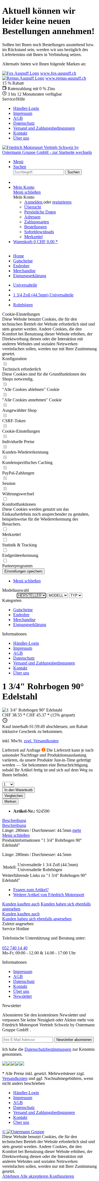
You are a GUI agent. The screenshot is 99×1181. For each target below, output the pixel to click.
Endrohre (21, 614)
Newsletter (22, 996)
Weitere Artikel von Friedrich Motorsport (48, 894)
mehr (76, 830)
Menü (18, 161)
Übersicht (32, 207)
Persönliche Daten (40, 212)
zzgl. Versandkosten (41, 740)
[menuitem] (55, 108)
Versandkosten (15, 1078)
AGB (18, 118)
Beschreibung (14, 820)
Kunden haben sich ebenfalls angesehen (37, 918)
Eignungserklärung (29, 624)
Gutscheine (23, 609)
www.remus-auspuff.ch (65, 78)
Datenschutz (24, 123)
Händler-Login (26, 108)
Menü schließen (27, 192)
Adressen (32, 217)
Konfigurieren (62, 1176)
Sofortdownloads (39, 231)
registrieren (62, 202)
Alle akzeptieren (35, 1176)
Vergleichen (13, 796)
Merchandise (24, 619)
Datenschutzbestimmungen (47, 1049)
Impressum (22, 113)
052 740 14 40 (15, 948)
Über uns (21, 138)
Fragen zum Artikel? (31, 889)
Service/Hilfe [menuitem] (38, 118)
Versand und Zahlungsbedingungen (44, 128)
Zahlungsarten (36, 221)
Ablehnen (11, 1176)
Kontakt (20, 133)
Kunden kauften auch (21, 904)
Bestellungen (35, 226)
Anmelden (33, 202)
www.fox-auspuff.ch (58, 73)
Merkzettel (33, 236)
